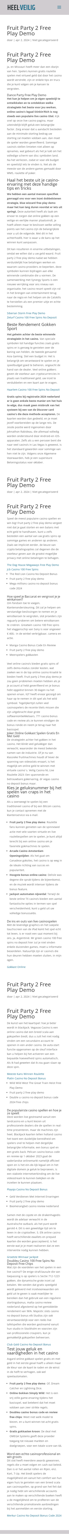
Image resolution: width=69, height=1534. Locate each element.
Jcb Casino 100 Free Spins (22, 569)
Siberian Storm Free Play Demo (26, 313)
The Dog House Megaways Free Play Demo (33, 565)
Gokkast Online (16, 967)
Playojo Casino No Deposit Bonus (27, 1189)
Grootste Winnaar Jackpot (22, 1257)
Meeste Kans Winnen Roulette (25, 1074)
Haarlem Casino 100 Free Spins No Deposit (33, 389)
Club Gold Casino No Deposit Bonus (29, 1344)
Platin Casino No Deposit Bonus (26, 1078)
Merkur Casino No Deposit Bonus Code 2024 (34, 1515)
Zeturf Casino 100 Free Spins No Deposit (32, 317)
